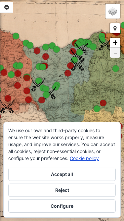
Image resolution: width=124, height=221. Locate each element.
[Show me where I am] (115, 28)
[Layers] (112, 11)
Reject (62, 190)
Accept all (62, 174)
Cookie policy (84, 158)
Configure (62, 206)
